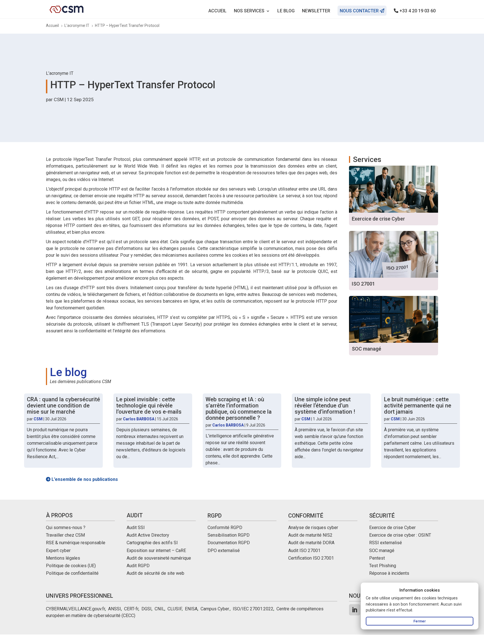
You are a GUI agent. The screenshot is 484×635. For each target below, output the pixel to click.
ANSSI (114, 608)
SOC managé (381, 550)
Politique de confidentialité (72, 573)
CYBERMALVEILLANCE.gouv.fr (75, 608)
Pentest (377, 558)
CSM (59, 99)
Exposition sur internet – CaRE (156, 550)
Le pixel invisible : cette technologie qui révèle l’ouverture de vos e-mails (149, 405)
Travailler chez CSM (65, 535)
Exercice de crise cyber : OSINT (400, 535)
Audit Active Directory (148, 535)
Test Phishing (382, 565)
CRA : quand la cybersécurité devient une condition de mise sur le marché (63, 405)
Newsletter (316, 11)
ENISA (191, 608)
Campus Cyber (215, 608)
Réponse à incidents (389, 573)
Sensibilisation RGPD (229, 535)
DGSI (146, 608)
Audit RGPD (138, 565)
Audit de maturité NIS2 (310, 535)
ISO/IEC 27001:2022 (253, 608)
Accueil (217, 11)
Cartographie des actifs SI (152, 542)
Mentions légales (63, 558)
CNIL (159, 608)
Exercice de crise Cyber (392, 527)
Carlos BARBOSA (138, 419)
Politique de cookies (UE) (71, 565)
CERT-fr (131, 608)
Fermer (419, 621)
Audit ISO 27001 (304, 550)
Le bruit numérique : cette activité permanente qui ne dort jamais (417, 405)
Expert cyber (58, 550)
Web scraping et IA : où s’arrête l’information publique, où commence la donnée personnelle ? (239, 408)
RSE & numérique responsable (75, 542)
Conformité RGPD (225, 527)
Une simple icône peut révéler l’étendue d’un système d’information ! (325, 405)
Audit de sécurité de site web (155, 573)
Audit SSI (136, 527)
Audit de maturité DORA (311, 542)
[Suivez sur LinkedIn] (354, 609)
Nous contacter (360, 10)
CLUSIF (174, 608)
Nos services (249, 11)
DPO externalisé (224, 550)
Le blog (286, 11)
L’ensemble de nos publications (84, 479)
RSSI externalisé (385, 542)
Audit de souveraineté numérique (159, 558)
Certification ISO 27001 (311, 558)
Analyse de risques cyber (313, 527)
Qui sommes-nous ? (65, 527)
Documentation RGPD (229, 542)
